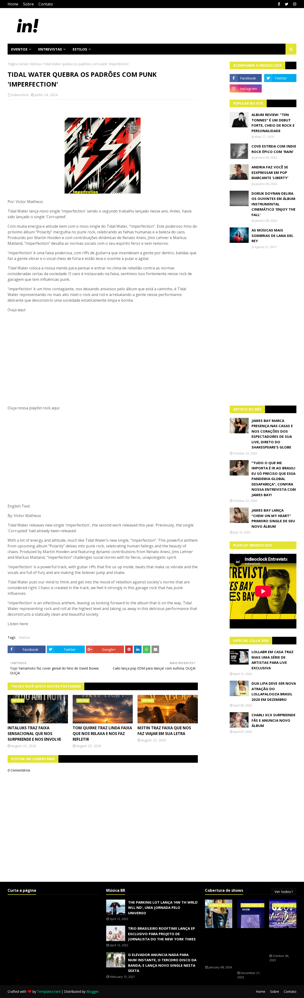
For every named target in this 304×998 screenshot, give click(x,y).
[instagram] (294, 4)
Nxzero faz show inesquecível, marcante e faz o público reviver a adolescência (251, 949)
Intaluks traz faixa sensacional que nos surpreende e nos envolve (34, 733)
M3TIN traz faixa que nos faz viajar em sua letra (164, 730)
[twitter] (287, 4)
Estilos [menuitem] (80, 49)
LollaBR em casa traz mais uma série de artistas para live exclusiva (273, 659)
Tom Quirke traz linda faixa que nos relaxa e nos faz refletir (102, 733)
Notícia (35, 64)
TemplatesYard (48, 991)
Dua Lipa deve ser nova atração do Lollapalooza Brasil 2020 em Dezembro (274, 691)
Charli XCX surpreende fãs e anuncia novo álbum (273, 720)
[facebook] (279, 4)
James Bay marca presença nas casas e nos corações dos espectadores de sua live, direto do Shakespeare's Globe (272, 434)
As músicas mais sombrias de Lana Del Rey (272, 235)
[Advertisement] (263, 327)
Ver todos (283, 891)
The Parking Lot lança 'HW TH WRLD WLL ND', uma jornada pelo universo (163, 907)
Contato (45, 4)
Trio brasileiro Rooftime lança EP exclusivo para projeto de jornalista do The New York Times (162, 933)
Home (13, 4)
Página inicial (17, 64)
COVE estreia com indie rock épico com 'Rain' (274, 149)
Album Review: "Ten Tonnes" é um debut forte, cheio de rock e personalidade (273, 122)
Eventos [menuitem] (19, 49)
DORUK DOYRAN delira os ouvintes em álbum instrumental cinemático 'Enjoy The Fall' (273, 204)
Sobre (28, 4)
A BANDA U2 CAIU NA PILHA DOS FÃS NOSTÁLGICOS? (284, 941)
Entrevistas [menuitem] (50, 49)
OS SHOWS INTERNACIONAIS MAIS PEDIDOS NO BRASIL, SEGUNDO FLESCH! (221, 947)
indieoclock (19, 94)
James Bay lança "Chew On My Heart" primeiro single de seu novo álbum (273, 518)
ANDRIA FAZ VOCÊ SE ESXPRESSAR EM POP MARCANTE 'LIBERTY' (270, 172)
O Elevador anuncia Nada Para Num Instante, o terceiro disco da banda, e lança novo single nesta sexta (162, 962)
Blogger (92, 991)
